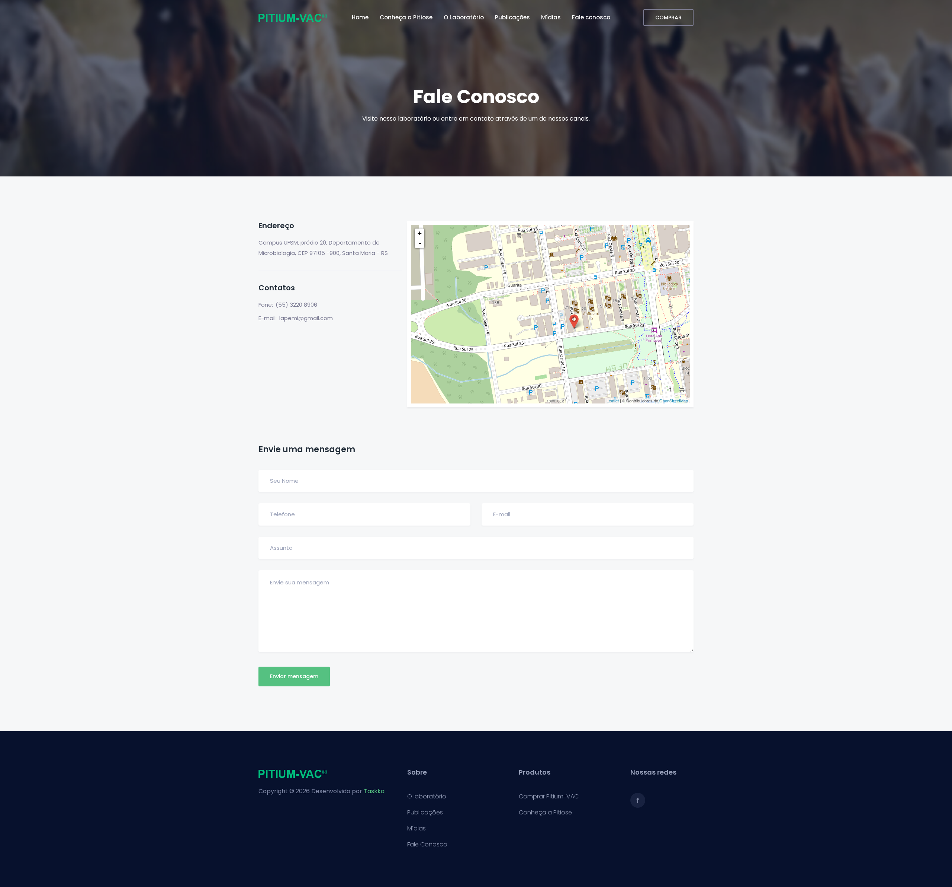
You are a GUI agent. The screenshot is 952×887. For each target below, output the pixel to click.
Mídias (416, 828)
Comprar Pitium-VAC (549, 796)
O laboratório (426, 796)
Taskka (374, 791)
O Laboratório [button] (464, 17)
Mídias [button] (551, 17)
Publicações (425, 812)
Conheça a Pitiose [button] (406, 17)
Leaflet (613, 400)
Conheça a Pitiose (545, 812)
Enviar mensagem (294, 676)
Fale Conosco (427, 844)
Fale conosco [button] (591, 17)
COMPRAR (668, 17)
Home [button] (360, 17)
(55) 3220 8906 (296, 305)
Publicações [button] (512, 17)
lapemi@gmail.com (306, 318)
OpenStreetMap (673, 400)
